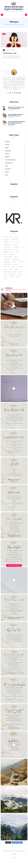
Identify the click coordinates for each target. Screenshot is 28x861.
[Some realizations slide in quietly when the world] (14, 580)
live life (12, 251)
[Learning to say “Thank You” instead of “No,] (14, 662)
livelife (17, 251)
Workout (7, 172)
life (22, 246)
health (18, 241)
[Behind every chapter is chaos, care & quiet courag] (14, 306)
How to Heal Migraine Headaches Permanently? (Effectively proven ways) (16, 123)
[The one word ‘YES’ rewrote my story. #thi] (14, 635)
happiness (13, 241)
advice (11, 236)
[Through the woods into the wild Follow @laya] (14, 772)
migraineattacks (7, 259)
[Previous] (13, 204)
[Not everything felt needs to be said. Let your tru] (14, 717)
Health (6, 147)
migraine (15, 256)
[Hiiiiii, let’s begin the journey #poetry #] (14, 744)
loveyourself (11, 254)
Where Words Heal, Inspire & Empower (14, 8)
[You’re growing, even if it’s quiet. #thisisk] (14, 498)
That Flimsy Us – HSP (9, 53)
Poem (4, 33)
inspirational (15, 244)
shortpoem (20, 274)
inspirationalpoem (7, 246)
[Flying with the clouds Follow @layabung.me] (14, 799)
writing (5, 279)
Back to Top (14, 857)
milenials (14, 261)
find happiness (6, 239)
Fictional (7, 144)
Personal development (10, 159)
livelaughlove (6, 251)
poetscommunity (7, 271)
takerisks (18, 276)
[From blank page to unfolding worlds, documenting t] (14, 388)
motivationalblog (7, 264)
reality (21, 271)
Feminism (7, 141)
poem (13, 266)
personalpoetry (7, 266)
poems (5, 269)
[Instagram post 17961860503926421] (14, 827)
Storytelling (7, 169)
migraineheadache (15, 259)
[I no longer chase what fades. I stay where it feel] (14, 361)
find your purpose (15, 239)
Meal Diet (7, 156)
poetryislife (16, 269)
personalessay (15, 264)
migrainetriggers (7, 261)
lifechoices (16, 249)
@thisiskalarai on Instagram (14, 565)
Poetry (10, 269)
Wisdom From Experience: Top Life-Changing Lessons (16, 107)
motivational (20, 261)
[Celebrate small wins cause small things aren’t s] (14, 607)
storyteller (5, 276)
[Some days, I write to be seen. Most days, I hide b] (14, 690)
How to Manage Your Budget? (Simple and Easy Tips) (15, 115)
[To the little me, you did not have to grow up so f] (14, 415)
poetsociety (15, 271)
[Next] (15, 204)
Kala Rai (7, 50)
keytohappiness (16, 246)
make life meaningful (8, 256)
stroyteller (12, 276)
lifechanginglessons (7, 249)
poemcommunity (20, 266)
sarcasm (5, 274)
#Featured (6, 236)
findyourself (6, 241)
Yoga (6, 175)
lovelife (5, 254)
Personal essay (8, 162)
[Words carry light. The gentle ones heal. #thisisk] (14, 553)
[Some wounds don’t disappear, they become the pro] (14, 525)
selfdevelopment (13, 274)
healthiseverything (7, 244)
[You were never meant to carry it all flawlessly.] (14, 333)
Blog (16, 236)
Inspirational (8, 150)
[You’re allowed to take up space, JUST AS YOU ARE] (14, 443)
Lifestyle (7, 153)
